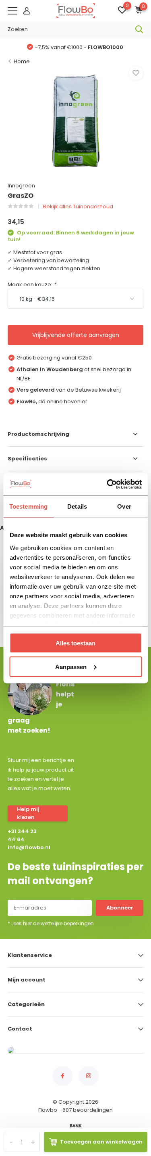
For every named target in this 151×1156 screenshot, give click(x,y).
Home (22, 61)
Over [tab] (124, 506)
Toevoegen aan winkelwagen (101, 1142)
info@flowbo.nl (24, 847)
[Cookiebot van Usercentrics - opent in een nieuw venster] (107, 484)
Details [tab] (77, 506)
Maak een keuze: (32, 284)
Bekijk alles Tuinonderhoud (78, 206)
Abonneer (119, 908)
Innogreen (21, 185)
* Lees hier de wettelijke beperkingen (51, 923)
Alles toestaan (75, 643)
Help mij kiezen (28, 813)
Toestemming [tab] (28, 506)
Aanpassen (71, 666)
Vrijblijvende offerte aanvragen (75, 335)
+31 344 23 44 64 (22, 835)
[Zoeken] (139, 29)
